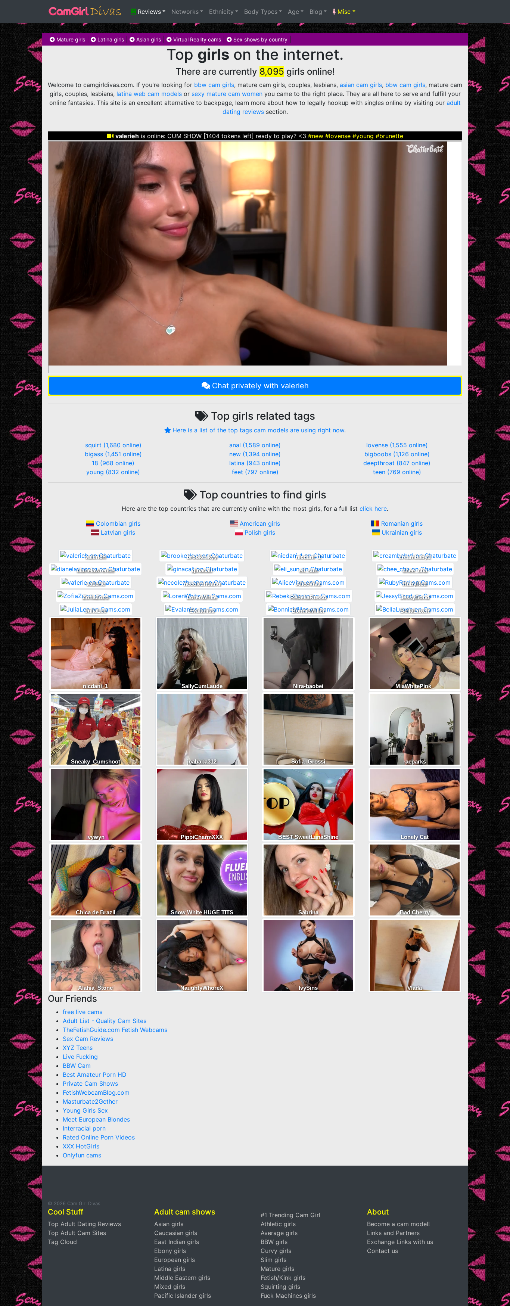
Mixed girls (169, 1286)
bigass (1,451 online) (113, 454)
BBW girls (274, 1242)
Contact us (382, 1250)
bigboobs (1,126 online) (397, 454)
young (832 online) (113, 472)
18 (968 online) (113, 463)
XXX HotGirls (81, 1146)
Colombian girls (118, 523)
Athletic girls (278, 1224)
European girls (174, 1259)
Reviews (148, 11)
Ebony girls (170, 1250)
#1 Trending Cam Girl (290, 1215)
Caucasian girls (175, 1233)
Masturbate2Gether (90, 1101)
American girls (260, 523)
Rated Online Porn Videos (99, 1137)
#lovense (338, 136)
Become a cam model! (398, 1224)
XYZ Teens (78, 1047)
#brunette (389, 136)
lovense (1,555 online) (397, 445)
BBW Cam (77, 1065)
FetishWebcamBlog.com (96, 1092)
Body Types (260, 11)
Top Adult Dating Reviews (84, 1224)
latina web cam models (149, 93)
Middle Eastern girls (182, 1277)
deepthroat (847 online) (396, 463)
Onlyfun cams (82, 1155)
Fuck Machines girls (288, 1295)
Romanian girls (402, 523)
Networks (185, 11)
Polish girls (260, 532)
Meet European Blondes (96, 1119)
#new (315, 136)
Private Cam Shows (90, 1083)
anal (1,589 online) (255, 445)
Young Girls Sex (85, 1110)
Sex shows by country (259, 39)
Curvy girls (276, 1250)
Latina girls (110, 39)
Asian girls (148, 39)
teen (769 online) (397, 472)
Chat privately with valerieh (260, 385)
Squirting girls (280, 1286)
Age (293, 11)
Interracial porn (84, 1128)
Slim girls (273, 1259)
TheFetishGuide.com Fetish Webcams (115, 1029)
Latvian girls (118, 532)
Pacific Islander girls (182, 1295)
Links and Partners (393, 1233)
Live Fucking (80, 1056)
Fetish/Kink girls (283, 1277)
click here (373, 508)
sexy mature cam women (227, 93)
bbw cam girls (214, 84)
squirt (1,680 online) (113, 445)
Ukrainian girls (402, 532)
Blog (316, 11)
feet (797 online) (255, 472)
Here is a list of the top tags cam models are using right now (258, 430)
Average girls (279, 1233)
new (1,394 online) (255, 454)
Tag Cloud (62, 1242)
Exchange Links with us (400, 1242)
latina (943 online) (255, 463)
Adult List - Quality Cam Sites (104, 1020)
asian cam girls (361, 84)
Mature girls (70, 39)
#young (363, 136)
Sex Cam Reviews (88, 1038)
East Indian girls (176, 1242)
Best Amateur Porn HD (95, 1074)
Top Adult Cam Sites (77, 1233)
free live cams (82, 1012)
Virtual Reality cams (196, 39)
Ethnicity (221, 11)
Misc (343, 11)
